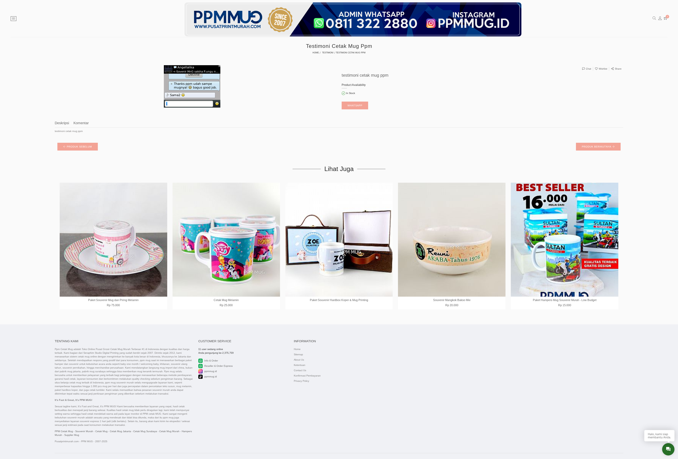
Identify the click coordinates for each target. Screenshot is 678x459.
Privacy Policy (301, 380)
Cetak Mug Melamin (226, 300)
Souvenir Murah (84, 431)
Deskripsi (62, 123)
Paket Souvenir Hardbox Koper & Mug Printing (339, 300)
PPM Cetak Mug (64, 431)
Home (297, 349)
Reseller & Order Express (218, 365)
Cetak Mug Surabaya (145, 431)
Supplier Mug (71, 435)
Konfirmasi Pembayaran (307, 375)
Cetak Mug (101, 431)
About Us (299, 359)
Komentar (81, 123)
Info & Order (211, 360)
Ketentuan (299, 365)
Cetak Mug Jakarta (120, 431)
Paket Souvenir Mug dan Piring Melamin (113, 300)
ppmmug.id (210, 371)
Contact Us (300, 370)
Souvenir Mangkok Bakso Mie (452, 300)
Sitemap (298, 354)
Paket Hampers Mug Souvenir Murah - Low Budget (564, 300)
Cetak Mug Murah (169, 431)
